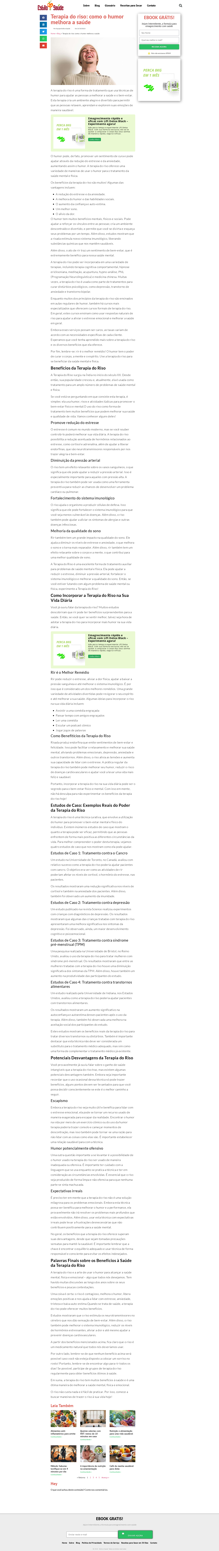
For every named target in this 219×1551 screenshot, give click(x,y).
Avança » (105, 1477)
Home (53, 33)
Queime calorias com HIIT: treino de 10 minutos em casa (90, 1433)
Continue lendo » (56, 1437)
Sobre (86, 5)
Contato (151, 5)
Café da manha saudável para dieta (122, 1467)
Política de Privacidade (92, 1543)
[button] (180, 5)
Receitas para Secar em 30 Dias (134, 1543)
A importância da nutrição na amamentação (93, 1467)
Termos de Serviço (111, 1543)
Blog (97, 5)
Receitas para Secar (131, 5)
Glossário (110, 5)
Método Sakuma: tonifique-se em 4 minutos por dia (59, 1469)
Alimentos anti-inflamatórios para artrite (63, 1432)
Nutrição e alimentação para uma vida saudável (121, 1432)
